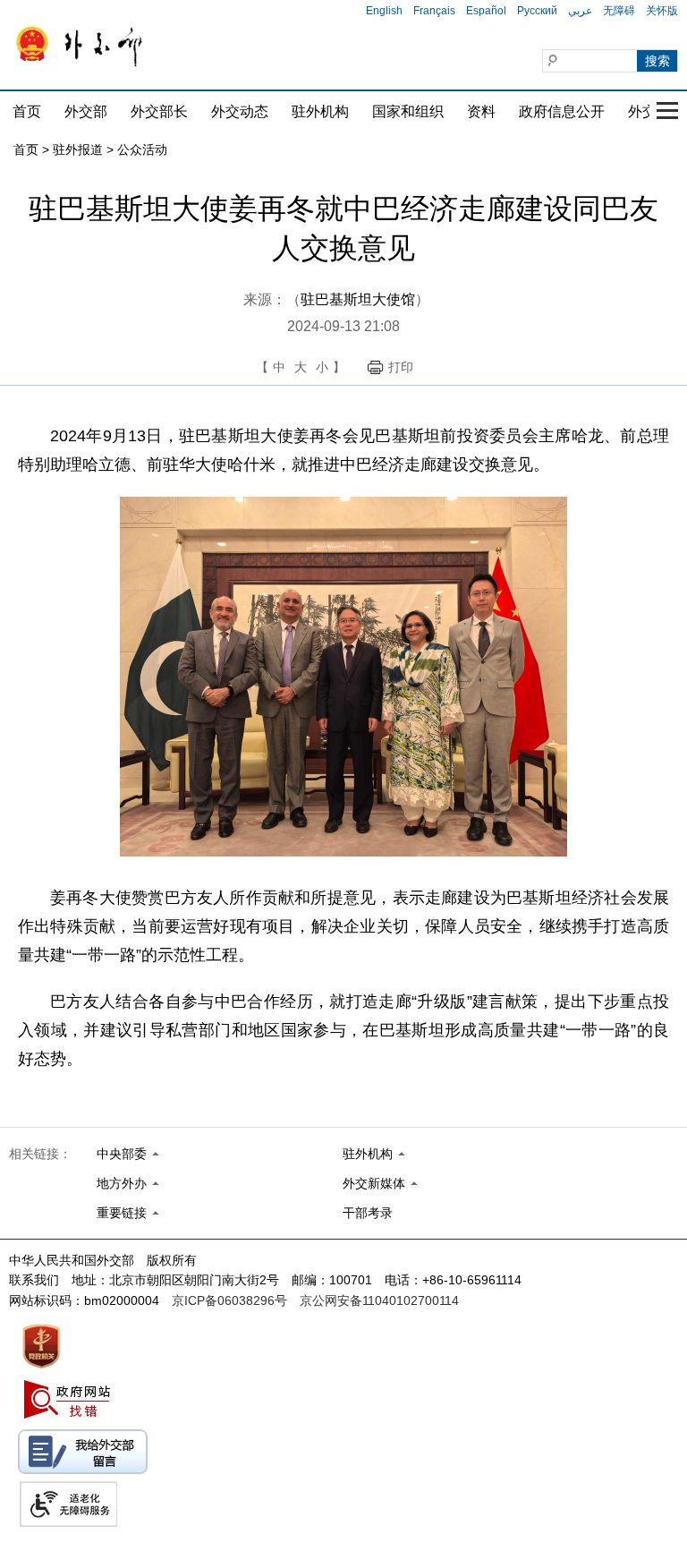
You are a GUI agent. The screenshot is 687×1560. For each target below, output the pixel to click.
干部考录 (368, 1213)
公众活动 (142, 149)
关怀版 (662, 10)
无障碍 (619, 10)
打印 (400, 367)
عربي (580, 10)
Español (486, 10)
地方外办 (122, 1183)
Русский (537, 10)
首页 (27, 111)
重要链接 (122, 1213)
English (384, 10)
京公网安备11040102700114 (379, 1300)
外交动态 (239, 111)
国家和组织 (408, 111)
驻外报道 (78, 149)
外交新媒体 (374, 1183)
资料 (481, 111)
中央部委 (122, 1154)
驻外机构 (320, 111)
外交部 (85, 111)
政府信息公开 (562, 111)
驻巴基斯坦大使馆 (358, 299)
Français (434, 10)
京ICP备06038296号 (229, 1300)
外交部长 (159, 111)
